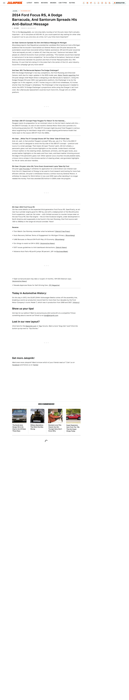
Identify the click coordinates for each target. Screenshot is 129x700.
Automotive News (47, 243)
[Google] (106, 2)
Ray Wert (16, 28)
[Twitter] (94, 2)
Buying (72, 3)
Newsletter (120, 3)
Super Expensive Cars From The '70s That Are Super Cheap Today (72, 428)
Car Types (63, 3)
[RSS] (109, 2)
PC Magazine (54, 285)
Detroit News (61, 247)
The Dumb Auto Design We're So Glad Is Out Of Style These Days (19, 428)
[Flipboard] (91, 2)
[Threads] (98, 2)
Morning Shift (25, 32)
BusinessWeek (61, 251)
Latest (29, 3)
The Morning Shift (26, 10)
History (76, 302)
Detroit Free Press (62, 231)
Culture (15, 10)
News (36, 3)
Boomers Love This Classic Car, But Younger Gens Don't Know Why (55, 428)
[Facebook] (83, 2)
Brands (53, 3)
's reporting (66, 75)
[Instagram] (102, 2)
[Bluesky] (87, 2)
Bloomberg (70, 235)
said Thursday (24, 169)
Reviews (44, 3)
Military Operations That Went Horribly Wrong (36, 427)
